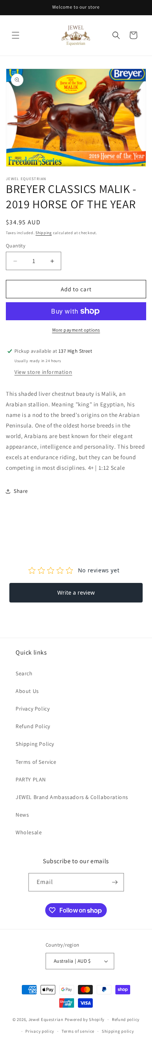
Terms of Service (36, 761)
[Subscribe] (115, 882)
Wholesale (29, 832)
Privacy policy (39, 1031)
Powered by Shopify (85, 1019)
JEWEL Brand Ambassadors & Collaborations (72, 797)
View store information (43, 371)
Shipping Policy (35, 743)
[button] (15, 35)
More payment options (76, 330)
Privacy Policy (32, 708)
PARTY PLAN (31, 779)
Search (24, 673)
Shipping (43, 232)
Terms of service (78, 1031)
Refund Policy (33, 726)
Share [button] (21, 490)
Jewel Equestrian (46, 1019)
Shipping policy (118, 1031)
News (22, 814)
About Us (27, 690)
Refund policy (126, 1019)
